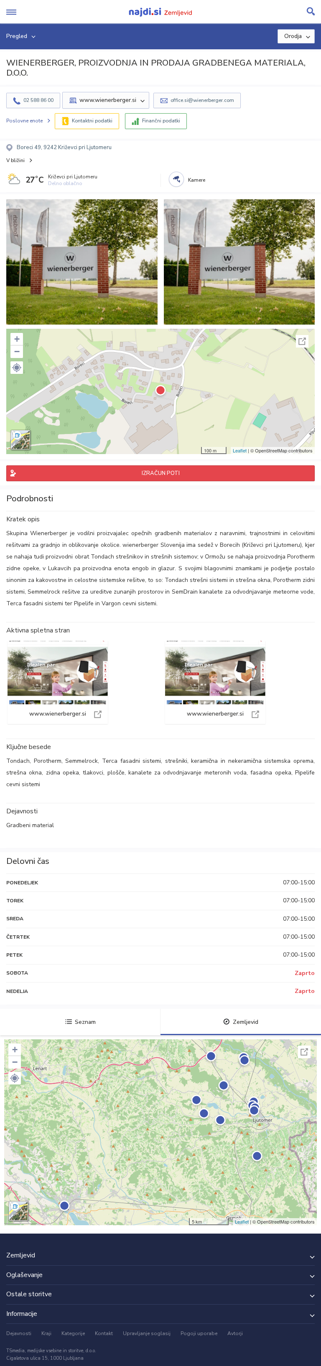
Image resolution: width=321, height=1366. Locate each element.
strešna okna (24, 773)
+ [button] (17, 339)
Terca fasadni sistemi (131, 761)
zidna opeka (62, 773)
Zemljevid (245, 1022)
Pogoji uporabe (199, 1333)
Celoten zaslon (302, 341)
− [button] (17, 351)
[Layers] (20, 440)
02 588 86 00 (38, 100)
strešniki (176, 761)
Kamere (196, 180)
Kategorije (73, 1333)
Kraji (46, 1333)
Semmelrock (81, 761)
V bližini (15, 160)
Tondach (18, 761)
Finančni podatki (161, 120)
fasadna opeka (270, 773)
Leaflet (240, 450)
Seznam (85, 1022)
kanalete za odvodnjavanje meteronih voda (187, 773)
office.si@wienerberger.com (202, 100)
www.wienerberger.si (58, 682)
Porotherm (47, 761)
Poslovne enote (24, 120)
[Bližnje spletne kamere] (176, 179)
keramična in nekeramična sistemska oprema (252, 761)
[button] (16, 367)
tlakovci (93, 773)
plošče (116, 773)
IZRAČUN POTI (161, 473)
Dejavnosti (18, 1333)
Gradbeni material (30, 825)
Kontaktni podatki (92, 120)
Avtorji (235, 1333)
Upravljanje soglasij (147, 1333)
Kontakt (104, 1333)
